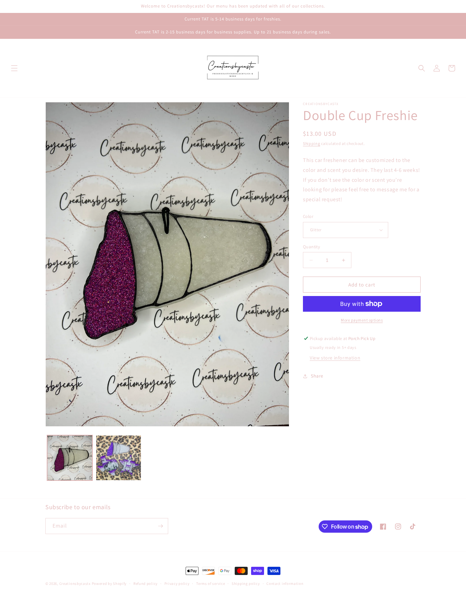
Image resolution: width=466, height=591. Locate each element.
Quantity (311, 247)
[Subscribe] (160, 526)
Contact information (284, 583)
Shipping (311, 143)
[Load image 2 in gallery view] (118, 458)
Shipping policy (246, 583)
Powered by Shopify (109, 583)
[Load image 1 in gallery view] (69, 458)
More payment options (362, 320)
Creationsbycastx (75, 583)
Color (308, 216)
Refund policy (145, 583)
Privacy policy (177, 583)
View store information (335, 358)
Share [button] (317, 376)
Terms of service (210, 583)
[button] (14, 68)
